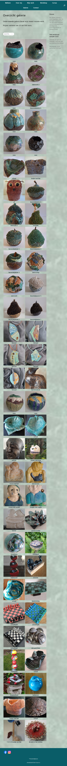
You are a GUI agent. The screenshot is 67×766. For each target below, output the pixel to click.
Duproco (38, 762)
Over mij (19, 3)
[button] (64, 5)
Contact (36, 8)
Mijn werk (31, 3)
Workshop (43, 3)
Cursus (54, 3)
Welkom (8, 3)
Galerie (25, 8)
